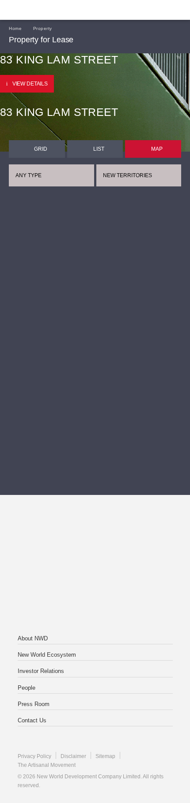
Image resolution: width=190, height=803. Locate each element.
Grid (40, 149)
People (26, 687)
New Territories (127, 175)
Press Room (33, 704)
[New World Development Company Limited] (95, 530)
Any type (28, 175)
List (98, 149)
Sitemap (105, 756)
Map (157, 149)
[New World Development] (51, 9)
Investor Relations (41, 671)
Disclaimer (73, 756)
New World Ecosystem (47, 654)
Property (42, 28)
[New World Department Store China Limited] (95, 601)
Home (15, 28)
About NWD (33, 638)
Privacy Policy (34, 756)
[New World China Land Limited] (95, 565)
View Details (30, 84)
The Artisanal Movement (47, 765)
